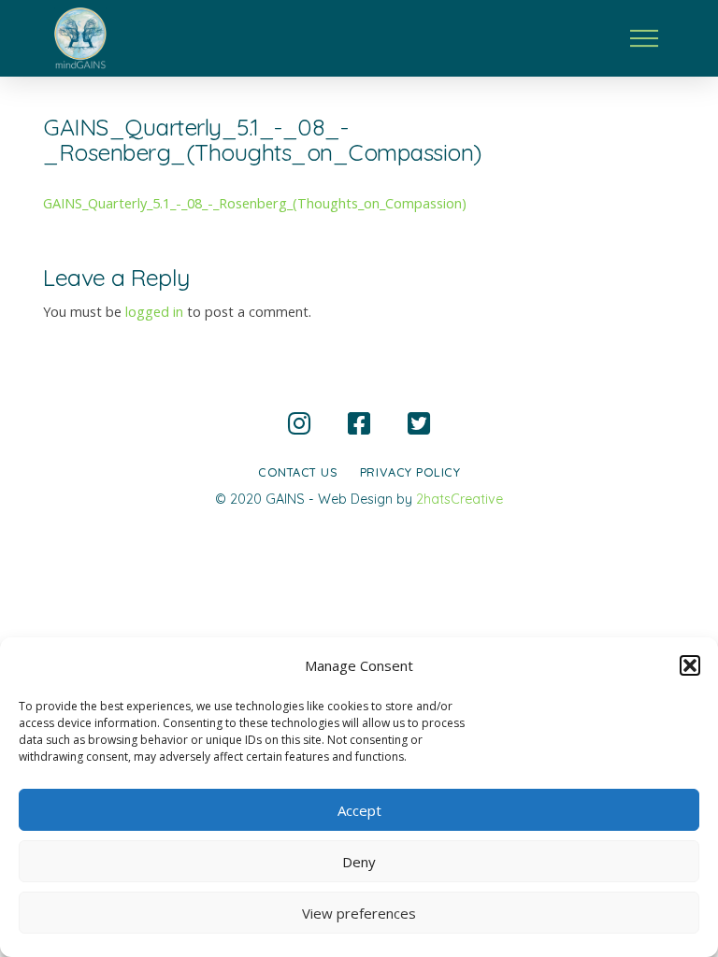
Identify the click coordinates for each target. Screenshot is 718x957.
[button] (690, 665)
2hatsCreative (459, 499)
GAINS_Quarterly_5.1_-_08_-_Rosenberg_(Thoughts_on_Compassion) (255, 202)
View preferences (359, 913)
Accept (359, 810)
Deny (359, 861)
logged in (154, 311)
